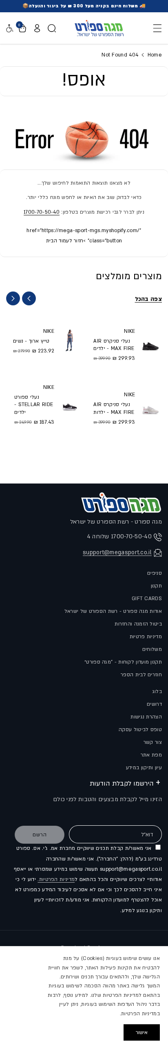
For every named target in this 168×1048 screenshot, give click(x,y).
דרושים (154, 704)
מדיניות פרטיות (146, 636)
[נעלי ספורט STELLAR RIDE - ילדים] (69, 404)
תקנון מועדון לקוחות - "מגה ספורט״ (123, 662)
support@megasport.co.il (117, 552)
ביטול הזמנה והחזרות (138, 624)
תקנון (156, 586)
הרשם (40, 834)
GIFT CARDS (147, 598)
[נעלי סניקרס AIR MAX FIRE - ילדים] (150, 344)
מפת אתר (151, 755)
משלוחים (152, 649)
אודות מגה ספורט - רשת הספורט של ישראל (113, 611)
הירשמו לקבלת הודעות (122, 783)
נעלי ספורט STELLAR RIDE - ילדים (33, 404)
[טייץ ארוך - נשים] (69, 340)
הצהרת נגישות (146, 717)
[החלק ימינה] (13, 298)
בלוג (157, 691)
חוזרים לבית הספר (141, 674)
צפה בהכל (148, 299)
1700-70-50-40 (42, 212)
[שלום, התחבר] (37, 28)
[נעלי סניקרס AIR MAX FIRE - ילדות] (150, 407)
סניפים (154, 573)
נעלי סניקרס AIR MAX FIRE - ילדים (113, 345)
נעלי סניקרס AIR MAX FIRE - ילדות (113, 408)
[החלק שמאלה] (29, 298)
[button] (155, 28)
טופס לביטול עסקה (140, 729)
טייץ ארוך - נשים (31, 341)
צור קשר (153, 742)
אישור (142, 1032)
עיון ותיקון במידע (144, 767)
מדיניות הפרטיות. (56, 879)
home (154, 55)
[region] (84, 997)
